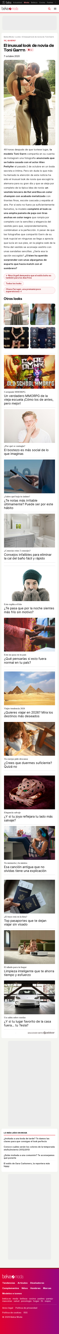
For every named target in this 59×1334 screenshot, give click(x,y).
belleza (23, 1298)
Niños (25, 1288)
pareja (49, 1298)
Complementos (10, 1288)
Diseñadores (37, 1283)
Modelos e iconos (12, 1293)
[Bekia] (6, 2)
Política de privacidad (26, 1308)
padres (41, 1298)
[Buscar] (49, 9)
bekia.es (6, 1298)
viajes (48, 1301)
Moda (26, 2)
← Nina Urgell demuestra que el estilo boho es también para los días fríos (28, 276)
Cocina (42, 2)
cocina (32, 1298)
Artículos (23, 1283)
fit (42, 1301)
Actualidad (17, 2)
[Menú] (55, 9)
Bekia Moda (9, 37)
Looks (18, 37)
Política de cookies (11, 1312)
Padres (50, 2)
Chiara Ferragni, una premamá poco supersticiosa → (23, 290)
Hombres (35, 1288)
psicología (26, 1301)
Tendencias (8, 1283)
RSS (25, 1312)
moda (15, 1298)
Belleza (34, 2)
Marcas (47, 1288)
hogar (36, 1301)
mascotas (7, 1301)
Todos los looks (13, 283)
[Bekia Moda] (10, 9)
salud (16, 1301)
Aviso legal (7, 1308)
